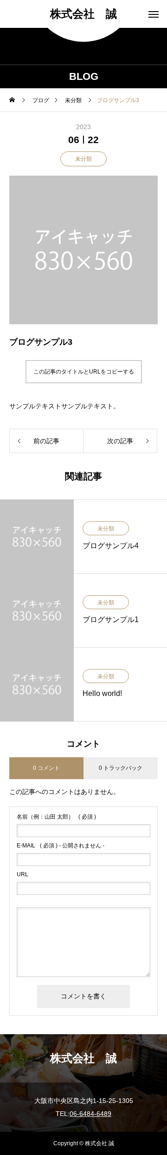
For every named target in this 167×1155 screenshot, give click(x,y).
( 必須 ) (56, 817)
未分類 (83, 159)
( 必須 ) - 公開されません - (60, 845)
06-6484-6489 (90, 1113)
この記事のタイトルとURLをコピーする (83, 371)
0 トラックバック (120, 768)
